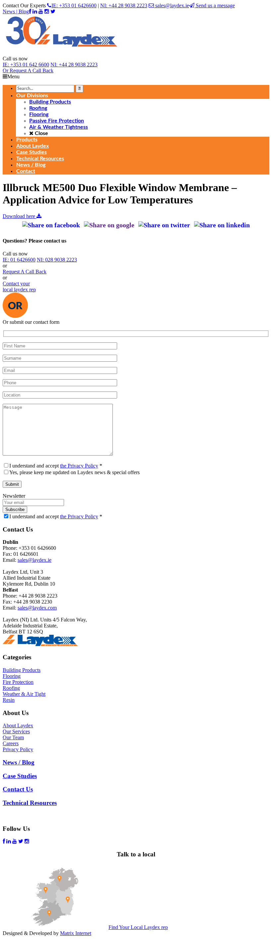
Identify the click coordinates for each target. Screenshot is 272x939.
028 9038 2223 (57, 259)
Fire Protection (18, 682)
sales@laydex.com (37, 608)
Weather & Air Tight (24, 694)
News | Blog (16, 11)
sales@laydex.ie (171, 5)
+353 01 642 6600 (26, 64)
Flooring (12, 676)
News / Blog (18, 762)
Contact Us (18, 789)
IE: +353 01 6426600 (74, 5)
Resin (9, 700)
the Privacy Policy (79, 466)
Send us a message (214, 5)
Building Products (21, 670)
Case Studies (20, 775)
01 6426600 (19, 259)
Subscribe (15, 509)
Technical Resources (30, 802)
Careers (11, 743)
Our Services (16, 731)
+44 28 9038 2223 (74, 64)
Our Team (13, 737)
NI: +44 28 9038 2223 (123, 5)
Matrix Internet (75, 933)
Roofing (11, 688)
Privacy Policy (18, 749)
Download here (19, 216)
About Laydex (18, 725)
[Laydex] (62, 52)
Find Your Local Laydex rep (138, 927)
